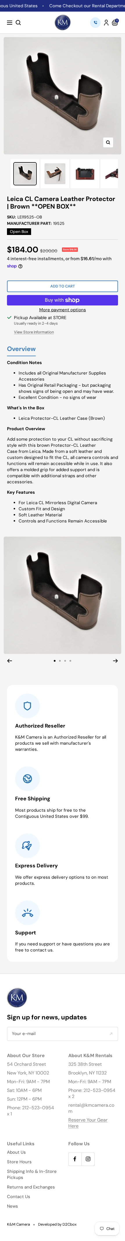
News (12, 1206)
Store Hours (19, 1162)
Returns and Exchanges (31, 1187)
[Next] (115, 661)
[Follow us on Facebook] (74, 1159)
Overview (21, 349)
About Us (16, 1152)
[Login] (106, 23)
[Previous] (9, 661)
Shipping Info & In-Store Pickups (32, 1174)
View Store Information (34, 332)
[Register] (111, 1034)
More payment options (62, 310)
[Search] (18, 22)
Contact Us (18, 1197)
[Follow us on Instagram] (87, 1159)
